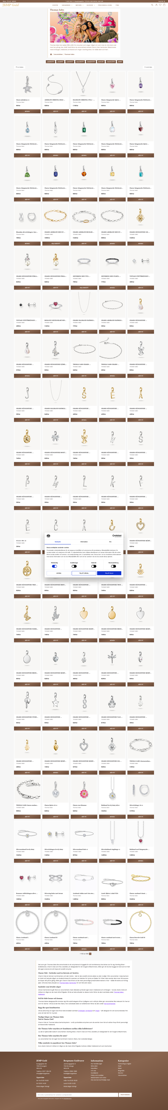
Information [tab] (84, 541)
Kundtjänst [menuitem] (94, 1073)
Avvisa (58, 573)
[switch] (74, 566)
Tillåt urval (84, 573)
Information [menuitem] (97, 1061)
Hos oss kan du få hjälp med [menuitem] (100, 1080)
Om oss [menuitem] (93, 1071)
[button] (160, 5)
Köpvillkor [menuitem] (94, 1068)
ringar (97, 1011)
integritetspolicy (67, 1098)
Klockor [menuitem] (90, 5)
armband (89, 1011)
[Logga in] (156, 5)
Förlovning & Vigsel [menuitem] (105, 5)
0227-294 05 (70, 1)
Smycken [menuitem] (78, 5)
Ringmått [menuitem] (121, 1071)
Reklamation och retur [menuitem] (98, 1077)
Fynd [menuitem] (117, 5)
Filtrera (20, 67)
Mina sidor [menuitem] (94, 1066)
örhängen (81, 1011)
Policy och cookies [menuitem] (97, 1075)
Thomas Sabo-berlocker (67, 983)
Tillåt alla (109, 573)
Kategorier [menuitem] (123, 1061)
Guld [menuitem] (119, 1066)
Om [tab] (110, 541)
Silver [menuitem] (120, 1068)
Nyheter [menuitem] (55, 5)
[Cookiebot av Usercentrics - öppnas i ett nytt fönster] (113, 536)
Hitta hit (39, 1068)
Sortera (149, 67)
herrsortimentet (109, 1004)
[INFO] (27, 111)
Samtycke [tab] (58, 541)
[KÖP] (55, 111)
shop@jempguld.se (79, 1)
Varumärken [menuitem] (66, 5)
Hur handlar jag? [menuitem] (96, 1064)
